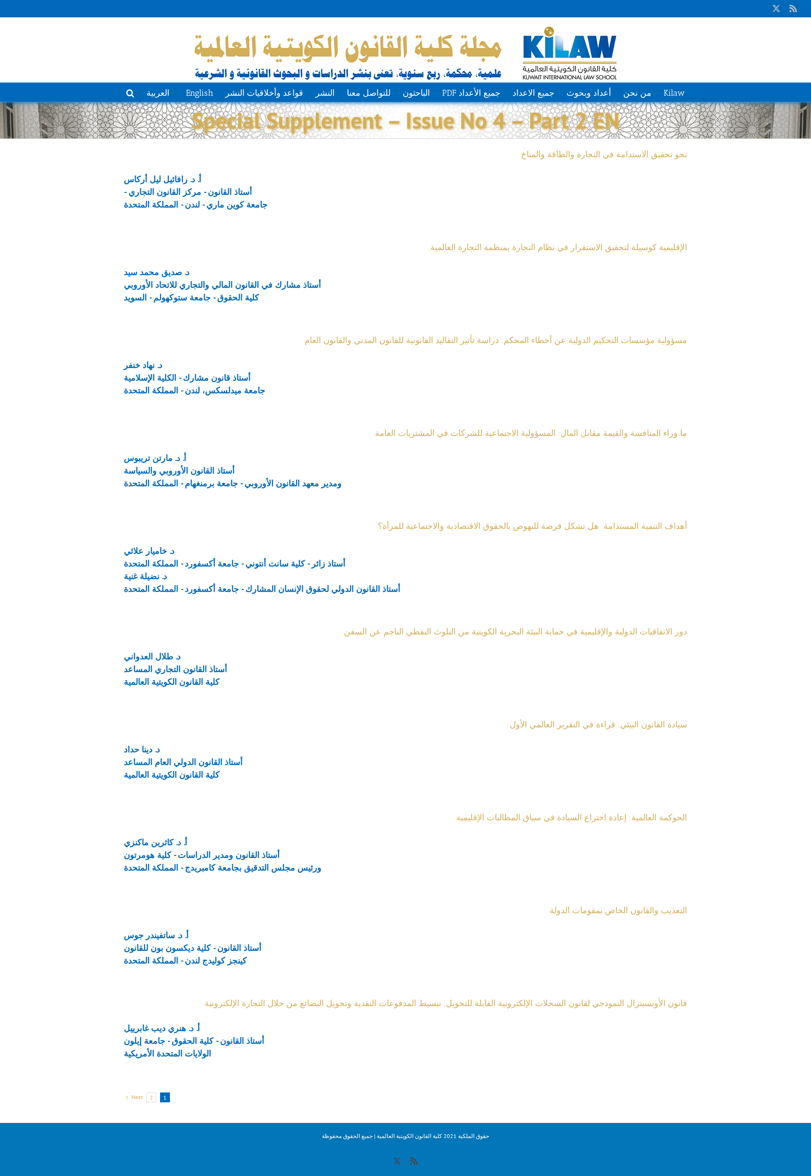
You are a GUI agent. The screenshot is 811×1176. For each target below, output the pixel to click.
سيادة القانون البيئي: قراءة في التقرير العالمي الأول (598, 724)
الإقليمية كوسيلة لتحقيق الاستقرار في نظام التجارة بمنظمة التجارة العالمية (558, 247)
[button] (130, 92)
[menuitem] (159, 92)
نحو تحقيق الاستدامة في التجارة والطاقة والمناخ (604, 154)
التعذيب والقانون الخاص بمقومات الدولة (618, 910)
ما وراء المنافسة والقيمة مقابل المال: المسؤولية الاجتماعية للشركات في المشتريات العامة (531, 433)
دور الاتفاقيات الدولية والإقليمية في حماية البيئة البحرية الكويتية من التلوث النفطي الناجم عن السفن (515, 631)
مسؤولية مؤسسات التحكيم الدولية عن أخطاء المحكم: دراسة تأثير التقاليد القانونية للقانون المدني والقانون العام (496, 340)
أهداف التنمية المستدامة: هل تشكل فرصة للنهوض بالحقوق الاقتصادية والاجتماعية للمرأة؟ (532, 526)
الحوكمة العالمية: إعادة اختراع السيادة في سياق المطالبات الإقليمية (571, 817)
